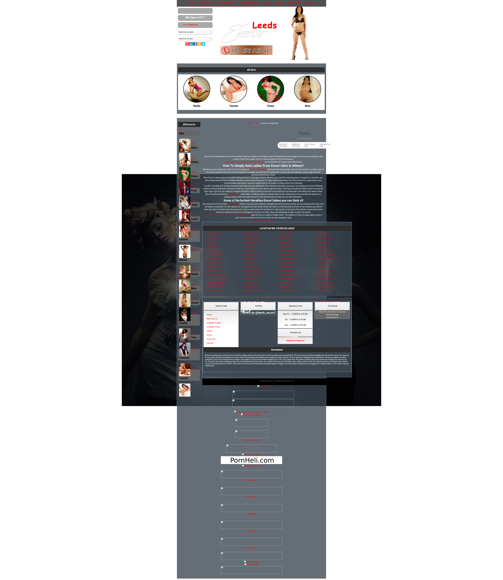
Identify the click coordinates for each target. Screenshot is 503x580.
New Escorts (205, 3)
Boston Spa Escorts (214, 254)
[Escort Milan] (251, 477)
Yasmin (195, 368)
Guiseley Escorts (250, 258)
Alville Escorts (212, 242)
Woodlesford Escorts (326, 286)
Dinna (194, 172)
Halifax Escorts (249, 262)
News (257, 123)
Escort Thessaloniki (258, 169)
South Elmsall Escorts (326, 254)
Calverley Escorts (213, 266)
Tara (193, 333)
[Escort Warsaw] (251, 573)
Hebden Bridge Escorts (253, 270)
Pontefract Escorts (288, 290)
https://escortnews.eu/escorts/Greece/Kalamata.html (227, 215)
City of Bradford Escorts (216, 274)
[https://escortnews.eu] (251, 415)
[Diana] (196, 105)
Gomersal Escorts (250, 254)
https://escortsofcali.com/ (263, 220)
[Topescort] (251, 559)
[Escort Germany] (251, 434)
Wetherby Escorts (324, 282)
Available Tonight (227, 3)
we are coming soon (183, 25)
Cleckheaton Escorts (215, 286)
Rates (279, 3)
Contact (309, 3)
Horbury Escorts (250, 282)
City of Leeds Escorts (215, 278)
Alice (194, 144)
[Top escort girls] (263, 406)
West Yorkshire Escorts (327, 278)
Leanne (195, 229)
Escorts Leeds (249, 246)
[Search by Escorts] (195, 39)
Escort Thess (233, 204)
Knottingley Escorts (288, 250)
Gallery (267, 3)
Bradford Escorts (213, 258)
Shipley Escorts (323, 250)
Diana (194, 158)
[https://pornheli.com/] (251, 452)
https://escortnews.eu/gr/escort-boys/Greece (244, 162)
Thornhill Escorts (324, 262)
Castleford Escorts (214, 270)
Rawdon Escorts (324, 233)
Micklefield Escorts (288, 266)
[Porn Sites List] (251, 463)
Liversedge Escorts (288, 258)
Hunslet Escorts (287, 233)
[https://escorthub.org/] (251, 423)
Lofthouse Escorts (288, 262)
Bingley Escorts (213, 250)
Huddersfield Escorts (252, 290)
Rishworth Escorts (325, 238)
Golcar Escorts (249, 250)
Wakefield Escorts (324, 274)
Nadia (194, 270)
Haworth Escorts (250, 266)
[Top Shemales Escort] (251, 565)
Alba (180, 129)
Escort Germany (251, 440)
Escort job (293, 3)
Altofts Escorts (213, 238)
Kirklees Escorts (287, 246)
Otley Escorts (286, 286)
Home (191, 3)
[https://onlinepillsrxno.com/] (251, 412)
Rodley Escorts (323, 242)
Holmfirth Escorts (250, 278)
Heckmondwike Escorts (253, 274)
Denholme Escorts (251, 233)
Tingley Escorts (323, 266)
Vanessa (195, 347)
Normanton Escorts (288, 274)
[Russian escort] (251, 466)
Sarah (194, 299)
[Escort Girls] (263, 386)
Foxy (193, 186)
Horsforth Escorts (251, 286)
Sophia (194, 313)
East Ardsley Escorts (252, 242)
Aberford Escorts (213, 233)
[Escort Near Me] (251, 562)
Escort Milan (251, 480)
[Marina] (307, 105)
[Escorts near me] (251, 455)
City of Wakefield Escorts (217, 282)
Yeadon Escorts (323, 290)
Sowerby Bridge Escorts (327, 258)
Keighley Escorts (287, 242)
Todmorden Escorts (325, 270)
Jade (194, 201)
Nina (193, 284)
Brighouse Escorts (214, 262)
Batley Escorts (212, 246)
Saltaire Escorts (323, 246)
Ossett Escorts (286, 282)
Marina (194, 250)
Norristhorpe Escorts (289, 278)
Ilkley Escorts (285, 238)
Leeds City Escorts (288, 254)
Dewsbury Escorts (251, 238)
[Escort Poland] (263, 398)
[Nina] (233, 105)
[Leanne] (270, 105)
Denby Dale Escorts (214, 290)
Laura (194, 215)
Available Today (249, 3)
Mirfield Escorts (286, 270)
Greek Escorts (234, 194)
